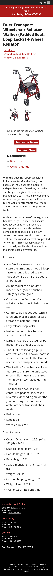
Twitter (10, 553)
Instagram (16, 553)
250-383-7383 (15, 512)
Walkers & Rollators (16, 57)
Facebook (4, 553)
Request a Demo (26, 142)
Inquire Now (26, 150)
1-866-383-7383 (33, 14)
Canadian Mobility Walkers (20, 54)
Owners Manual (20, 166)
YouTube (23, 553)
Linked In (29, 553)
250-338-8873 (15, 527)
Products (9, 50)
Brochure (16, 161)
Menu (42, 2)
